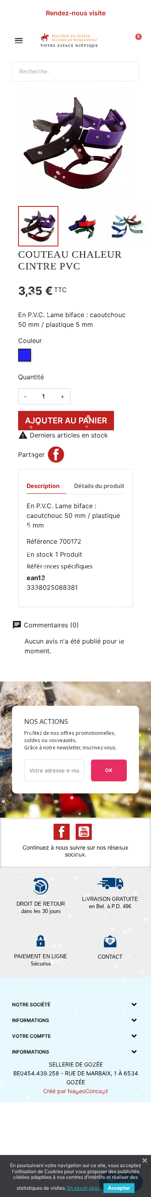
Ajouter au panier (66, 420)
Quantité (31, 377)
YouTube (84, 832)
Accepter (119, 1188)
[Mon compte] (118, 40)
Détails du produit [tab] (99, 485)
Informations (30, 1020)
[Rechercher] (128, 71)
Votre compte (31, 1036)
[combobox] (59, 71)
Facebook (62, 832)
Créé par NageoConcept (75, 1091)
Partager (56, 454)
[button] (18, 40)
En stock (40, 554)
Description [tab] (43, 485)
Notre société (31, 1004)
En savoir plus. (83, 1188)
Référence (42, 541)
